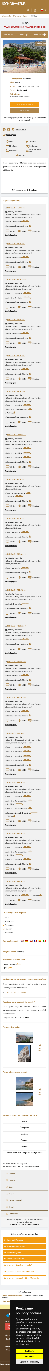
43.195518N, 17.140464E (16, 992)
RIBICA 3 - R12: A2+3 (16, 626)
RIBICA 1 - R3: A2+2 (16, 244)
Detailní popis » (11, 235)
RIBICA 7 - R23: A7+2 (16, 833)
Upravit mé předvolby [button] (29, 1362)
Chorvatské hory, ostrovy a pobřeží (24, 1224)
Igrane (24, 1121)
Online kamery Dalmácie (12, 1295)
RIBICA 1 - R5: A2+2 (16, 320)
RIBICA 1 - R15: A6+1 (16, 435)
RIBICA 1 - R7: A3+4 (16, 391)
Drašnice (24, 1134)
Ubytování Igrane (14, 1252)
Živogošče (24, 1128)
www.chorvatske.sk (35, 27)
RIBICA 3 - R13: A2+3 (16, 662)
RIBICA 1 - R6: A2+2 (16, 355)
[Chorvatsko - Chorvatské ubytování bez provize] (15, 3)
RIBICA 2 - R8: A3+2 (16, 479)
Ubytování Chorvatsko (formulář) (20, 1271)
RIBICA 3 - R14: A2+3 (16, 697)
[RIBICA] (24, 1042)
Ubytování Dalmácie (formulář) (19, 1265)
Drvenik (24, 1146)
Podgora (24, 1140)
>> (28, 1017)
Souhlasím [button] (29, 1351)
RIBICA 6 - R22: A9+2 (16, 782)
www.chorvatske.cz (14, 27)
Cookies (9, 1350)
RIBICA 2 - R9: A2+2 (16, 518)
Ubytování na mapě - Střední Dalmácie (23, 1278)
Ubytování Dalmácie (15, 1240)
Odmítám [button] (29, 1356)
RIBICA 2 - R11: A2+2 (16, 590)
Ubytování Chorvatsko (16, 1246)
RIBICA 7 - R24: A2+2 (16, 881)
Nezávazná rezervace (24, 104)
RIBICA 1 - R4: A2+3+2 (17, 279)
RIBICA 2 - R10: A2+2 (16, 554)
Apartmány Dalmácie (15, 1259)
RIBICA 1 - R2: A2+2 (16, 208)
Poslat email (22, 90)
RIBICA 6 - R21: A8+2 (16, 733)
